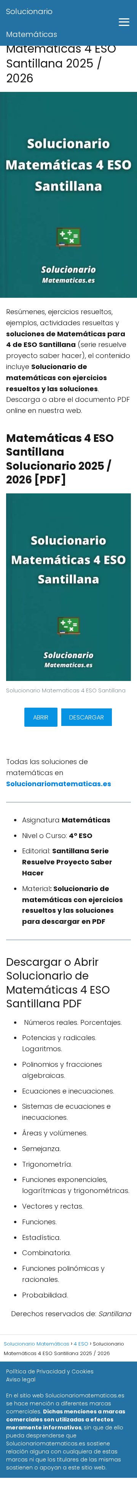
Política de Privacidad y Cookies (50, 1371)
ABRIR (40, 717)
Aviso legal (20, 1379)
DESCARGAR (86, 717)
